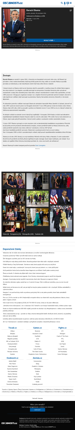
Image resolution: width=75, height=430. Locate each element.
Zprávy (11, 389)
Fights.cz (62, 327)
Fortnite (37, 346)
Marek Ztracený (12, 376)
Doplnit (37, 410)
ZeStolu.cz (50, 389)
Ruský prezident (12, 344)
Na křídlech (37, 379)
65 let (30, 20)
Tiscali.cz (12, 327)
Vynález (12, 354)
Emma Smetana (12, 382)
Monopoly (37, 369)
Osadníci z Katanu (37, 366)
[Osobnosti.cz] (12, 3)
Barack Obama (33, 10)
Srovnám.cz (58, 392)
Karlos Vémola (62, 349)
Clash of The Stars (62, 336)
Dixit (37, 374)
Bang (37, 364)
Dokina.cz (34, 392)
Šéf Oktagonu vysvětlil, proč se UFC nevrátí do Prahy (19, 258)
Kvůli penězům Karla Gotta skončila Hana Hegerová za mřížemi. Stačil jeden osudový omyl (31, 270)
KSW (62, 341)
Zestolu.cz (37, 358)
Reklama (21, 425)
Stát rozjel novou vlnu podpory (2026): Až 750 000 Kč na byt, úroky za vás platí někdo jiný (30, 303)
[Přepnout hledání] (61, 3)
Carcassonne (37, 361)
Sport (15, 389)
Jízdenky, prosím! (37, 384)
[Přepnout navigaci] (64, 3)
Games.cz (37, 327)
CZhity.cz (41, 392)
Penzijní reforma (12, 351)
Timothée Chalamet (12, 384)
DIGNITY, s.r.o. (52, 427)
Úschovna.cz (6, 392)
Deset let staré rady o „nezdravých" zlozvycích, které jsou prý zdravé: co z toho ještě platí (30, 267)
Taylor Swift (12, 379)
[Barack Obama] (14, 25)
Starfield (37, 336)
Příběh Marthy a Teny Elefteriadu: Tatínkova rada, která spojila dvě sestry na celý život (29, 264)
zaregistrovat (33, 407)
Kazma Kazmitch (12, 369)
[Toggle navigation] (70, 3)
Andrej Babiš (12, 361)
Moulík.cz (20, 392)
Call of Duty (37, 349)
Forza (37, 344)
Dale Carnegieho (40, 145)
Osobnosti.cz (12, 358)
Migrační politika (12, 339)
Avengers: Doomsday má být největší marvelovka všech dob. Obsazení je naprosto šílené (30, 279)
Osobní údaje (33, 425)
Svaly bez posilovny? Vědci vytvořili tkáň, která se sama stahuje (22, 256)
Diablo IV (37, 341)
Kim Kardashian (12, 371)
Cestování (25, 389)
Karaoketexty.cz (68, 389)
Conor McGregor (62, 354)
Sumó (62, 346)
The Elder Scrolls (37, 351)
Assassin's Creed (37, 333)
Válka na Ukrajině (12, 336)
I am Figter (62, 344)
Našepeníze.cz (49, 392)
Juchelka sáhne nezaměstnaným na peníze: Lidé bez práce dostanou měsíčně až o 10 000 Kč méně (33, 319)
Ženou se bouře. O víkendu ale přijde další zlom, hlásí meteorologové (24, 273)
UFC (62, 331)
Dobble (37, 371)
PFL (62, 339)
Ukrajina (12, 333)
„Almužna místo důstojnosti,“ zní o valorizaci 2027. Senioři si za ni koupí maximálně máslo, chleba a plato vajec (37, 305)
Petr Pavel (12, 364)
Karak (37, 382)
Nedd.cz (13, 392)
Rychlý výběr (49, 40)
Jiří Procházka (62, 351)
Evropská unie (12, 349)
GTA (37, 339)
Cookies (27, 425)
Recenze (37, 331)
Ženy (19, 389)
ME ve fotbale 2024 (12, 341)
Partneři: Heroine (37, 398)
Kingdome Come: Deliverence (37, 354)
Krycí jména (37, 376)
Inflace (12, 331)
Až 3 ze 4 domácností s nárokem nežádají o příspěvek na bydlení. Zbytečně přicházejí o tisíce (31, 322)
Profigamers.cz (40, 389)
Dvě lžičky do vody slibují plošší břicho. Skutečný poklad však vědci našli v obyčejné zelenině (31, 261)
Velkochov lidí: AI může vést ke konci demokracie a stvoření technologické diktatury (28, 253)
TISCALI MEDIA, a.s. (36, 427)
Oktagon (62, 333)
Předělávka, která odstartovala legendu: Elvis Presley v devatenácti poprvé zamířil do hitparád (32, 276)
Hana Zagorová (12, 366)
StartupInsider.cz (68, 392)
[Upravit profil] (70, 10)
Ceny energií (12, 346)
